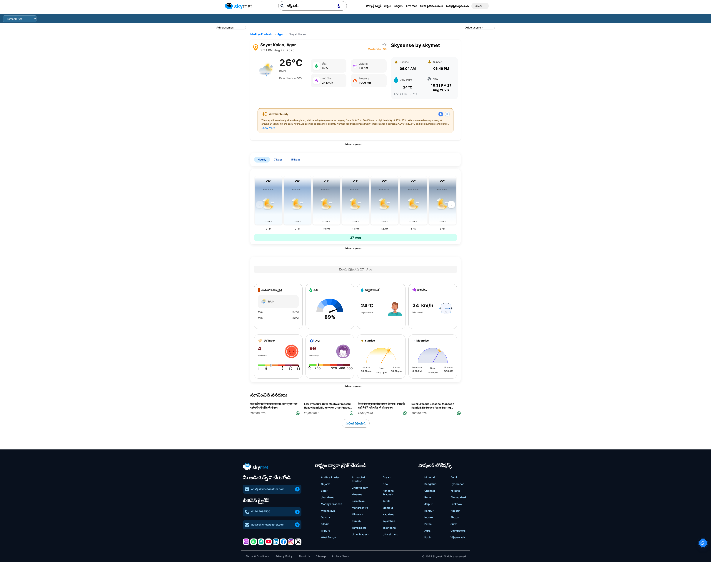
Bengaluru (431, 484)
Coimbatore (457, 530)
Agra (427, 530)
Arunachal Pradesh (358, 479)
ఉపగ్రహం (398, 5)
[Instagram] (291, 541)
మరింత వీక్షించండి (356, 423)
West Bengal (328, 537)
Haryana (357, 494)
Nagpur (455, 510)
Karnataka (358, 501)
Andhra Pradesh (331, 477)
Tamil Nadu (359, 527)
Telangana (389, 527)
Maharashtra (360, 507)
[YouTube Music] (268, 541)
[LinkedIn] (276, 541)
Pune (427, 497)
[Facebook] (283, 541)
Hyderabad (457, 484)
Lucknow (456, 504)
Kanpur (429, 510)
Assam (387, 477)
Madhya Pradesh (261, 34)
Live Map (411, 5)
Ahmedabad (458, 497)
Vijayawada (457, 537)
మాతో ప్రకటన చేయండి (431, 5)
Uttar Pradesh (360, 534)
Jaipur (428, 504)
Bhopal (454, 517)
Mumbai (429, 477)
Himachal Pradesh (388, 492)
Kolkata (455, 490)
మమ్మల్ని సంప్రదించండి (457, 5)
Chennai (429, 490)
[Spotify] (253, 541)
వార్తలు (387, 5)
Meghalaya (328, 510)
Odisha (325, 517)
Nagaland (389, 514)
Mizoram (357, 514)
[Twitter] (298, 541)
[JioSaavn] (261, 541)
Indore (428, 517)
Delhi (453, 477)
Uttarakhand (390, 534)
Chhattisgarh (360, 487)
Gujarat (325, 484)
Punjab (356, 521)
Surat (453, 524)
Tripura (325, 530)
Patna (428, 524)
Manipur (388, 507)
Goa (385, 484)
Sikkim (325, 524)
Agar (280, 34)
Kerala (386, 501)
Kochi (427, 537)
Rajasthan (389, 521)
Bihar (324, 490)
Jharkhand (328, 497)
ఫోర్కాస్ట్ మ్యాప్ (373, 5)
